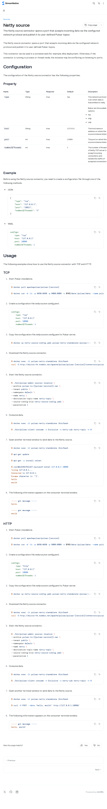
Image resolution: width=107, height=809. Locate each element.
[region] (53, 127)
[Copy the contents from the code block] (95, 198)
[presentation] (56, 290)
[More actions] (103, 3)
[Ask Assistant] (99, 198)
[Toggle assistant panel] (99, 3)
